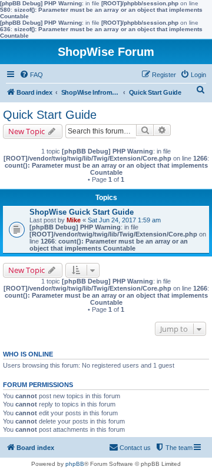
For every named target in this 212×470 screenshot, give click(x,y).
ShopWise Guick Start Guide (81, 212)
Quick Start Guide (50, 114)
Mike (74, 220)
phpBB (74, 464)
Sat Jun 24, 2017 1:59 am (124, 220)
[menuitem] (31, 75)
